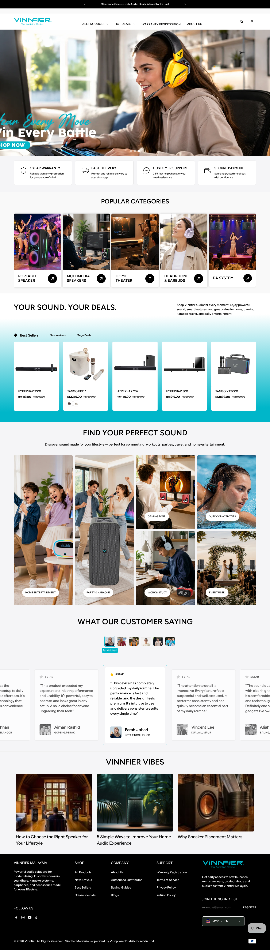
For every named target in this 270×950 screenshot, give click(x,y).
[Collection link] (52, 278)
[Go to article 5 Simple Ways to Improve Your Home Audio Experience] (135, 803)
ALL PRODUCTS (93, 24)
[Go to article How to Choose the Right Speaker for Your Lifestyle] (54, 803)
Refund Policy (166, 895)
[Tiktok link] (36, 917)
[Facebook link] (16, 917)
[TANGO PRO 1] (85, 364)
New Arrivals (83, 880)
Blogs (115, 895)
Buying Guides (121, 887)
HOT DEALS (123, 24)
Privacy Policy (166, 887)
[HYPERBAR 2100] (36, 364)
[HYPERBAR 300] (184, 364)
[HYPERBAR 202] (135, 364)
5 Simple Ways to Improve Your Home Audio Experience (134, 840)
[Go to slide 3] (139, 151)
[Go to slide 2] (135, 151)
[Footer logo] (223, 865)
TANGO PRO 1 (76, 391)
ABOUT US (194, 24)
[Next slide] (185, 4)
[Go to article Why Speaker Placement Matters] (216, 803)
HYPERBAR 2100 (29, 391)
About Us (117, 872)
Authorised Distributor (126, 880)
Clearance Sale (85, 895)
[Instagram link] (23, 917)
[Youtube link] (29, 917)
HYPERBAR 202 (127, 391)
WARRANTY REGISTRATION (161, 24)
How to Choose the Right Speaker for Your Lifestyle (52, 840)
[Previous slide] (84, 4)
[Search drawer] (241, 21)
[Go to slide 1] (131, 151)
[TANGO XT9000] (233, 364)
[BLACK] (70, 403)
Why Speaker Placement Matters (210, 836)
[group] (109, 641)
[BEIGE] (76, 403)
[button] (85, 380)
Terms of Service (168, 880)
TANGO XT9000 (226, 391)
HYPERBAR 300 (177, 391)
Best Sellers (83, 887)
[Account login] (252, 21)
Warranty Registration (172, 872)
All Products (83, 872)
